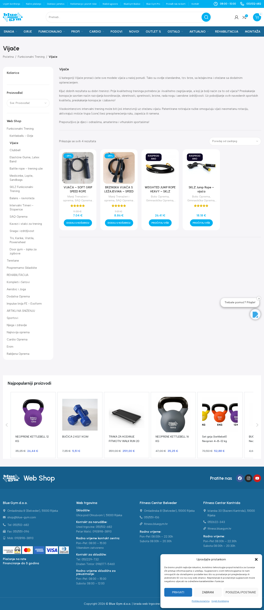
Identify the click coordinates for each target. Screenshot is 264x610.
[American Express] (40, 550)
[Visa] (52, 550)
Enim (10, 346)
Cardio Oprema (17, 339)
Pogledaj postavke (241, 592)
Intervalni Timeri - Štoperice (21, 207)
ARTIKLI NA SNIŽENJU (21, 311)
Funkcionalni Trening (31, 57)
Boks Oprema (160, 196)
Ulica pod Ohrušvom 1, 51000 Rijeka (99, 515)
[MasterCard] (28, 550)
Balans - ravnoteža (22, 198)
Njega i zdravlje (17, 325)
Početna (8, 57)
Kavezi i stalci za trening (26, 224)
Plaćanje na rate (14, 559)
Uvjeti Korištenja (220, 601)
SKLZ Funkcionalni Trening (21, 189)
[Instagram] (248, 478)
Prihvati (178, 592)
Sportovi (12, 318)
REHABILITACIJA (17, 275)
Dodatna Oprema (18, 296)
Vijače (14, 143)
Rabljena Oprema (18, 354)
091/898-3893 (102, 531)
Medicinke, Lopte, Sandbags (21, 178)
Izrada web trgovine (147, 604)
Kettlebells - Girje (21, 136)
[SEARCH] (206, 17)
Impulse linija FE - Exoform (24, 303)
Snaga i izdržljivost (22, 231)
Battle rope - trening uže (26, 168)
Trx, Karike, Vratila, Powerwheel (22, 240)
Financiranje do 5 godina (21, 563)
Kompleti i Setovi (18, 282)
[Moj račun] (236, 17)
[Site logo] (13, 17)
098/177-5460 (105, 564)
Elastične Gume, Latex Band (24, 159)
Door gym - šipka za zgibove (23, 251)
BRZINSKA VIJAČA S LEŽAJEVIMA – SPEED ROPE (119, 191)
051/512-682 (104, 527)
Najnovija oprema (18, 332)
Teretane (13, 260)
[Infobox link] (250, 4)
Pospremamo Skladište (22, 268)
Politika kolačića (200, 601)
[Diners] (64, 550)
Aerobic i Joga (16, 289)
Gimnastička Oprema (159, 200)
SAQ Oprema (18, 216)
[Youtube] (257, 478)
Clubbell (15, 150)
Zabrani (208, 592)
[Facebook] (240, 478)
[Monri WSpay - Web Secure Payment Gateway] (12, 550)
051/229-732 (90, 559)
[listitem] (33, 425)
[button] (256, 559)
